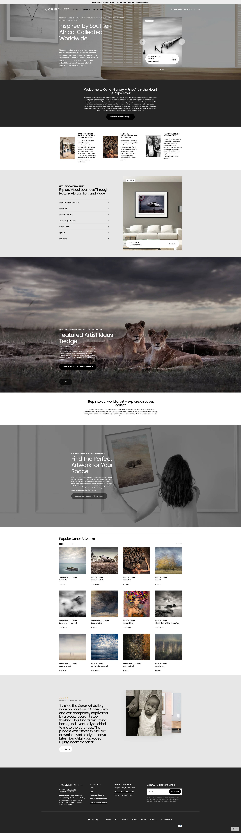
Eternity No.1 (63, 580)
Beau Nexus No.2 (96, 623)
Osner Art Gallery (71, 789)
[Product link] (162, 42)
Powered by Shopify (68, 791)
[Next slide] (70, 382)
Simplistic (82, 238)
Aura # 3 (158, 580)
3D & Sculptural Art (82, 220)
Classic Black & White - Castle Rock (167, 623)
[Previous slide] (62, 382)
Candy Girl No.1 (128, 623)
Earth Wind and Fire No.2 (99, 666)
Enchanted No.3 (128, 666)
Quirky (82, 232)
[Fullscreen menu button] (42, 9)
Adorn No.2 (127, 580)
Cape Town (82, 226)
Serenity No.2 (153, 61)
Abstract (82, 208)
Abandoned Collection (82, 202)
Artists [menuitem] (93, 9)
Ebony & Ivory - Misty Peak (68, 623)
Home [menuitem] (75, 9)
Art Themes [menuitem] (83, 9)
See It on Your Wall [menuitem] (107, 9)
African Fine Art (82, 214)
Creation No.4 (160, 666)
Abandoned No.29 (97, 580)
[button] (188, 9)
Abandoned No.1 (135, 245)
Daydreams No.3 (65, 666)
